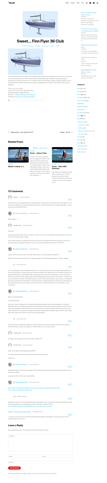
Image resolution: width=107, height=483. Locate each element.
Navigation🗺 (81, 106)
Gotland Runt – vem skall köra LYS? (22, 132)
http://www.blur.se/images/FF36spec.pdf (20, 390)
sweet (52, 46)
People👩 (80, 115)
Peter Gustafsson (27, 46)
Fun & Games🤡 (81, 97)
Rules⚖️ (79, 140)
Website (11, 462)
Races (73, 3)
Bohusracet (81, 122)
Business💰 (80, 91)
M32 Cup (80, 128)
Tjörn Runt (81, 134)
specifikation (18, 97)
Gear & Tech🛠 (81, 100)
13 (56, 46)
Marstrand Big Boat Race (85, 131)
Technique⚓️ (80, 146)
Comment (12, 436)
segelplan (32, 97)
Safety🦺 (79, 143)
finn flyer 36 (45, 46)
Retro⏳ (79, 136)
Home (67, 3)
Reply (70, 199)
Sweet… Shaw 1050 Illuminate (59, 167)
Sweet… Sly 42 (65, 132)
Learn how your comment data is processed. (44, 473)
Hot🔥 (79, 103)
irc (49, 46)
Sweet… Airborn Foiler (38, 153)
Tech (78, 3)
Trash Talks (80, 149)
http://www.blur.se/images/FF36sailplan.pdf (47, 388)
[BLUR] (11, 3)
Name (11, 456)
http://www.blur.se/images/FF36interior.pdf (20, 388)
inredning (25, 97)
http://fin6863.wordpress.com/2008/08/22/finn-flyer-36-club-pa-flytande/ (30, 406)
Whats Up (80, 152)
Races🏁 (79, 118)
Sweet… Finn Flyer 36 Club (40, 41)
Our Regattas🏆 (81, 112)
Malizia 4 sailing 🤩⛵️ (16, 166)
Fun (82, 3)
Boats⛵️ (37, 46)
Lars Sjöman (16, 94)
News (78, 109)
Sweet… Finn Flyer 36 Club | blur (19, 412)
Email (45, 456)
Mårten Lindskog (85, 12)
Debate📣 (80, 94)
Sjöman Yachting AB (29, 94)
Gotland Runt (82, 125)
